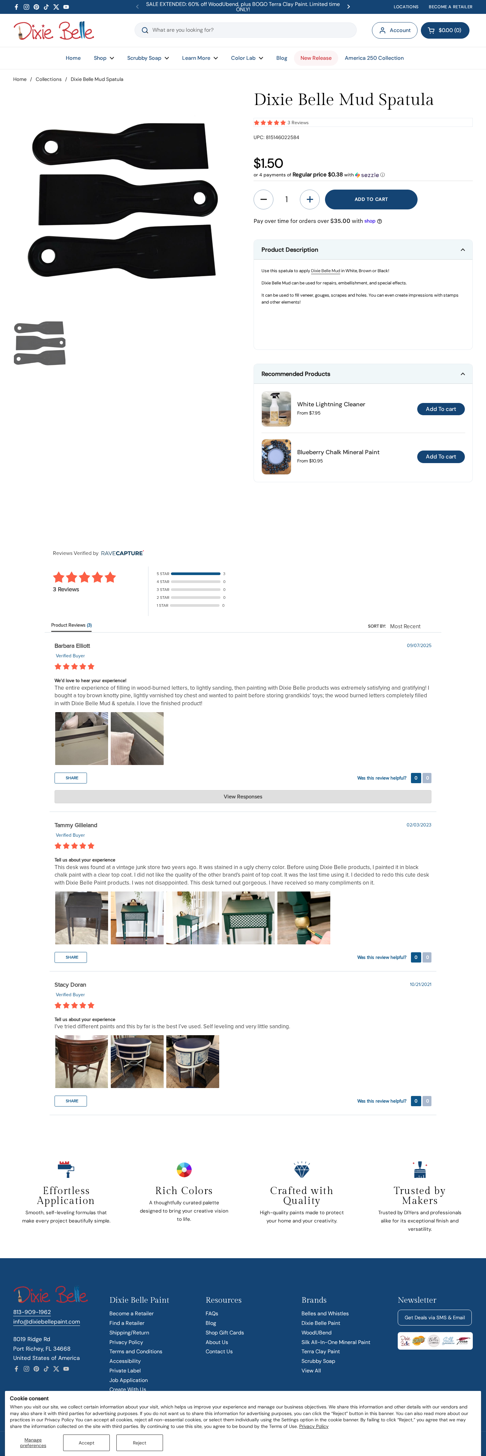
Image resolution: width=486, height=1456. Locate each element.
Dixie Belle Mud (325, 270)
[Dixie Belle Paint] (54, 30)
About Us (217, 1342)
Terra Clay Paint (321, 1351)
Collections (48, 79)
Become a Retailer (131, 1313)
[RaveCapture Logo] (121, 553)
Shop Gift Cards (225, 1332)
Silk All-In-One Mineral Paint (336, 1342)
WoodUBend (317, 1332)
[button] (445, 30)
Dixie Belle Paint (321, 1323)
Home (19, 79)
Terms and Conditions (135, 1351)
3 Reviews (298, 123)
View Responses (243, 796)
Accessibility (125, 1361)
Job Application (128, 1380)
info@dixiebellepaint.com (46, 1321)
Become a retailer (451, 7)
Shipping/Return (129, 1332)
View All (311, 1370)
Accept (86, 1443)
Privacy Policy (314, 1426)
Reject (139, 1443)
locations (406, 7)
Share (71, 778)
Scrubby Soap (318, 1361)
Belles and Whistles (325, 1313)
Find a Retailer (126, 1323)
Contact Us (219, 1351)
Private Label (125, 1370)
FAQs (212, 1313)
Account (400, 30)
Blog (211, 1323)
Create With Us (127, 1389)
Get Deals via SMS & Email (435, 1317)
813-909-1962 (32, 1312)
